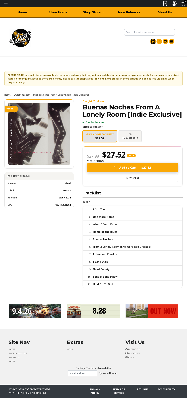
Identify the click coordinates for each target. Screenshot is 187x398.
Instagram (134, 353)
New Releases (129, 12)
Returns (142, 389)
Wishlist (134, 177)
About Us (165, 12)
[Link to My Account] (174, 4)
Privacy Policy (95, 391)
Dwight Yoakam (22, 94)
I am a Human (109, 373)
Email (131, 357)
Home (22, 12)
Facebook (134, 349)
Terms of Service (118, 391)
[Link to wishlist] (165, 4)
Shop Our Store (18, 353)
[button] (93, 12)
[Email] (172, 41)
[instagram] (165, 41)
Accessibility (166, 389)
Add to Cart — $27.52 (135, 168)
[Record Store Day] (153, 41)
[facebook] (159, 41)
